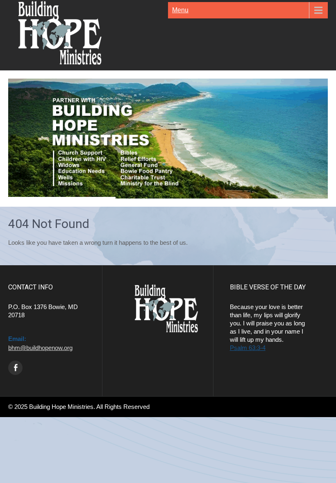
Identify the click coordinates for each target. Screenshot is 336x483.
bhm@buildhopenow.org (40, 347)
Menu (180, 10)
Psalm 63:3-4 (248, 347)
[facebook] (15, 368)
